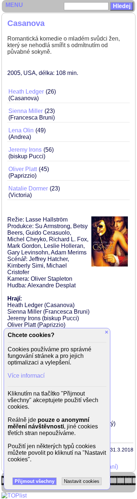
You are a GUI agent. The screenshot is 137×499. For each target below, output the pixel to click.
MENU (14, 5)
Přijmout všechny (34, 481)
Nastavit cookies (81, 481)
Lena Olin (21, 130)
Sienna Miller (25, 111)
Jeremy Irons (25, 150)
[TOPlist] (14, 495)
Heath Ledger (26, 91)
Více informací (26, 376)
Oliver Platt (22, 169)
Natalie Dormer (28, 188)
